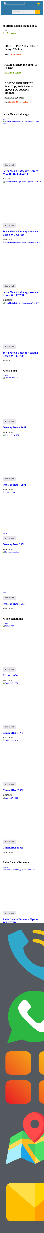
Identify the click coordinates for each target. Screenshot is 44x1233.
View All (6, 119)
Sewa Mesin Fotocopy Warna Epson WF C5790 (20, 354)
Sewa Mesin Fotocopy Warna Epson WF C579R (20, 293)
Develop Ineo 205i (13, 544)
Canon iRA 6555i (13, 847)
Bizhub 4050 (10, 675)
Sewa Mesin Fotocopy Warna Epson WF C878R (20, 233)
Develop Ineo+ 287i (14, 484)
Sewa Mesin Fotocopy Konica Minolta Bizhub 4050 (20, 172)
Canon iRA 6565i (13, 790)
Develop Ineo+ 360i (14, 427)
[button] (6, 12)
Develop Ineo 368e (14, 603)
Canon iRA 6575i (13, 732)
